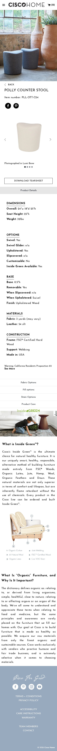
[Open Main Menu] (3, 5)
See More (9, 369)
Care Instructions (28, 713)
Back (10, 85)
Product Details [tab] (28, 190)
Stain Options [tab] (28, 397)
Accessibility (28, 709)
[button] (16, 140)
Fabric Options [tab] (28, 382)
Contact (28, 730)
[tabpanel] (28, 286)
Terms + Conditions (28, 696)
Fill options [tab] (28, 390)
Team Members (28, 726)
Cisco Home (49, 748)
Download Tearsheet (28, 181)
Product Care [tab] (29, 404)
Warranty (28, 718)
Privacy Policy (28, 700)
